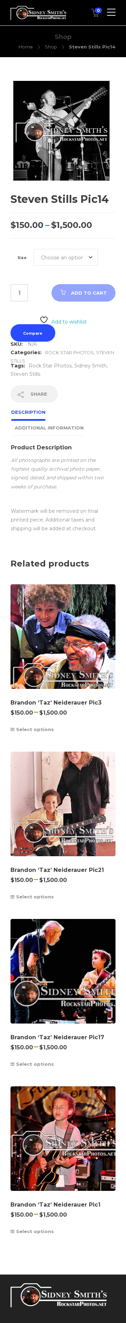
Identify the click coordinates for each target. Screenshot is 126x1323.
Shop (51, 47)
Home (26, 47)
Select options (35, 729)
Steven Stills (25, 374)
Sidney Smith (90, 366)
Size (22, 258)
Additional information (49, 428)
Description (28, 412)
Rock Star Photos (69, 352)
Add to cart (89, 293)
